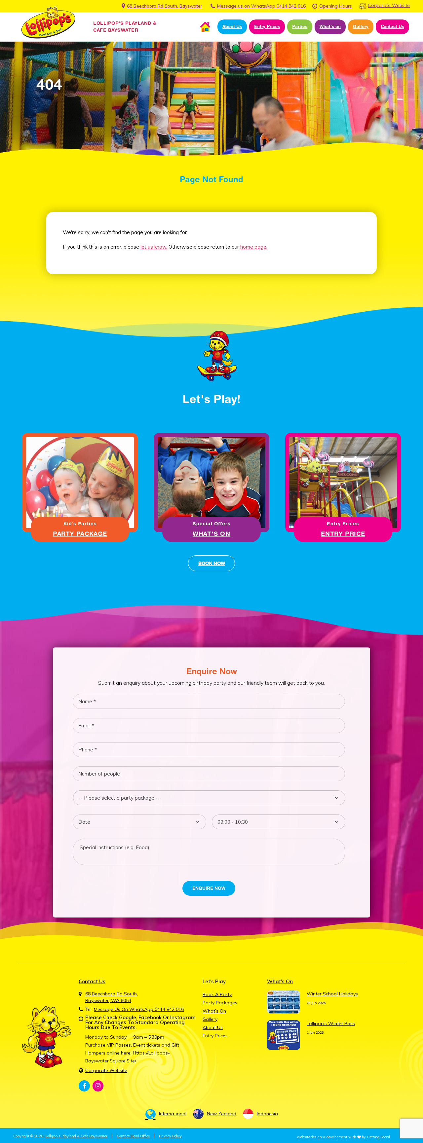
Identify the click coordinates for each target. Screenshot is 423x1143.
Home (205, 27)
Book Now (211, 563)
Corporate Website (389, 5)
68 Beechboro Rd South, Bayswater (164, 6)
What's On (211, 533)
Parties (299, 26)
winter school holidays (332, 994)
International (172, 1114)
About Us (232, 26)
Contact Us (392, 26)
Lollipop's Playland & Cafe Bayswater (76, 1136)
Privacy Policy (170, 1136)
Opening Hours (335, 6)
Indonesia (267, 1114)
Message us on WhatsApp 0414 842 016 (261, 6)
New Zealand (221, 1114)
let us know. (153, 247)
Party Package (80, 533)
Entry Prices (267, 26)
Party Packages (220, 1003)
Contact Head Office (133, 1136)
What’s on (330, 26)
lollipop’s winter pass (331, 1023)
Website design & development (322, 1137)
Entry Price (343, 533)
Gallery (360, 26)
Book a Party (217, 994)
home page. (253, 247)
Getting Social (378, 1137)
